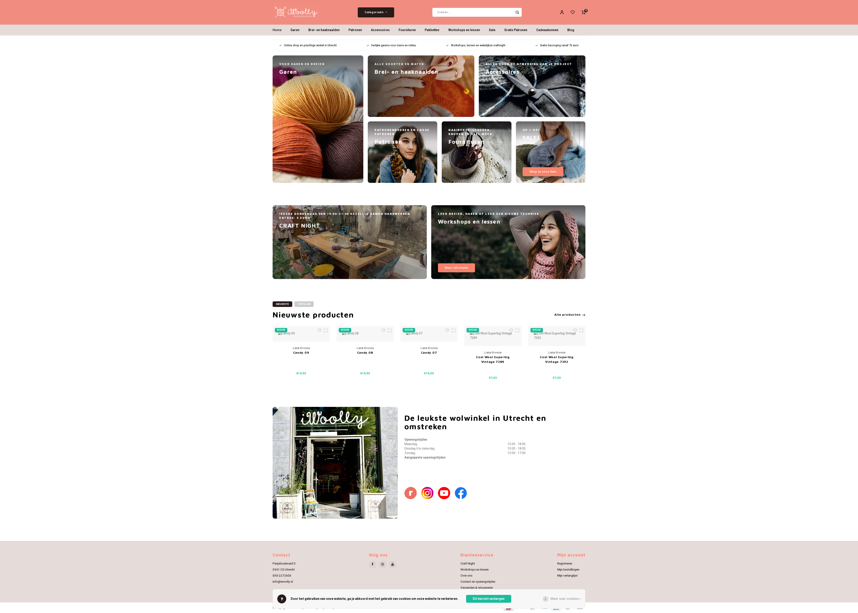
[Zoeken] (517, 12)
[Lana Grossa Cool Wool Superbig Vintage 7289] (493, 336)
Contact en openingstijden (478, 581)
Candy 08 (365, 352)
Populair (304, 304)
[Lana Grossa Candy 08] (365, 334)
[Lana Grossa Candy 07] (429, 334)
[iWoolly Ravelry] (412, 493)
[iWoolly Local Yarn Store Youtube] (446, 493)
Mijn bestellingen (568, 569)
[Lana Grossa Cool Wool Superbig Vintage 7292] (556, 336)
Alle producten (567, 314)
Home (277, 30)
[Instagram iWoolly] (383, 565)
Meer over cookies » (566, 598)
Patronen (355, 30)
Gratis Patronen (515, 30)
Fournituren (407, 30)
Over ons (466, 575)
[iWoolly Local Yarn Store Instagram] (429, 493)
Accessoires (380, 30)
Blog (570, 30)
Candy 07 (429, 352)
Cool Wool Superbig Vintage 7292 (557, 359)
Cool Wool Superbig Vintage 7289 (493, 359)
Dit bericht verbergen (489, 598)
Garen (294, 30)
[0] (583, 12)
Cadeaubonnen (547, 30)
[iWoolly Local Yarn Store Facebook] (463, 493)
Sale (492, 30)
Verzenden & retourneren (477, 588)
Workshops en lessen (464, 30)
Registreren (564, 563)
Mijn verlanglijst (567, 575)
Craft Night (468, 563)
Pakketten (432, 30)
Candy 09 (301, 352)
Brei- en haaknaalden (324, 30)
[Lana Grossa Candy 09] (301, 334)
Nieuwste (282, 304)
